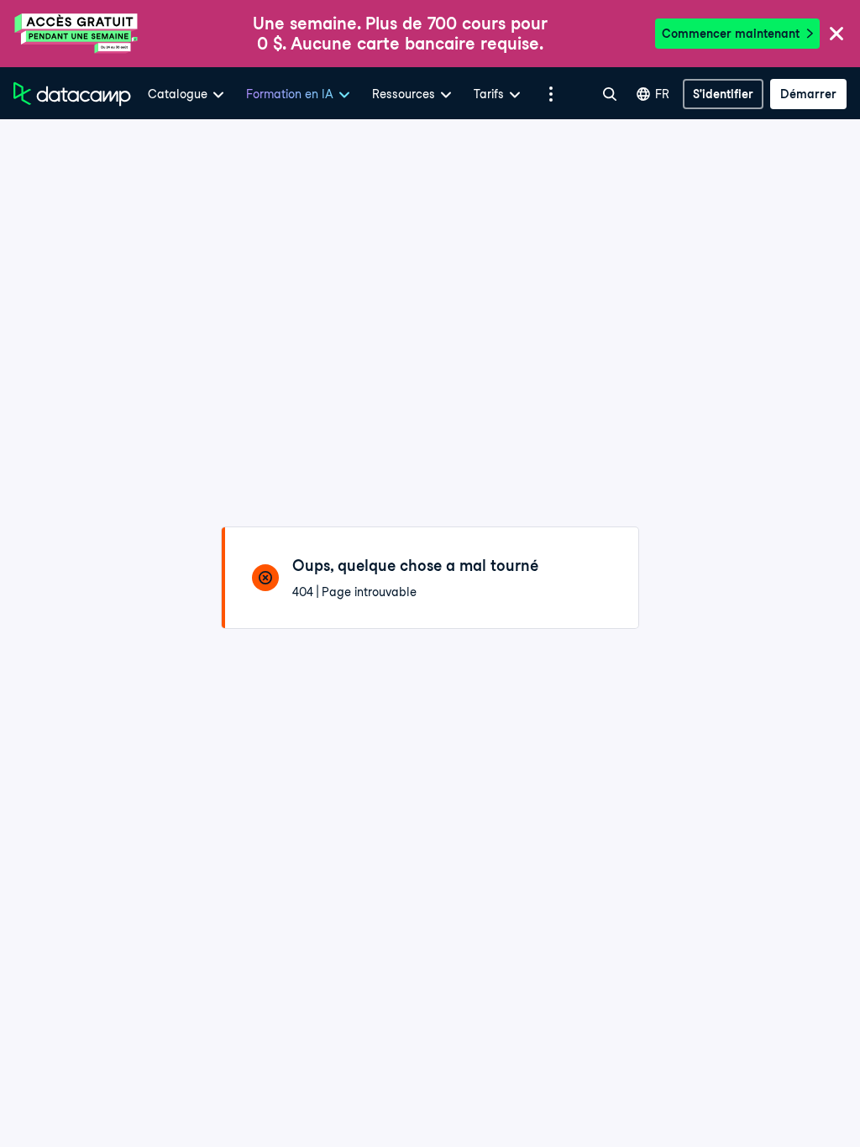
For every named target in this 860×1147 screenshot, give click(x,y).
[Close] (836, 35)
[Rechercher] (609, 94)
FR (662, 94)
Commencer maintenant (731, 33)
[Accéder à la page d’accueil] (72, 94)
